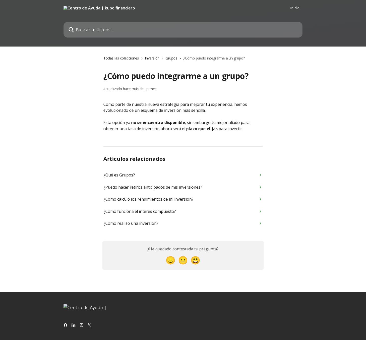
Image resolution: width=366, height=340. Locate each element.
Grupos (171, 58)
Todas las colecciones (121, 58)
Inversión (152, 58)
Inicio (295, 8)
